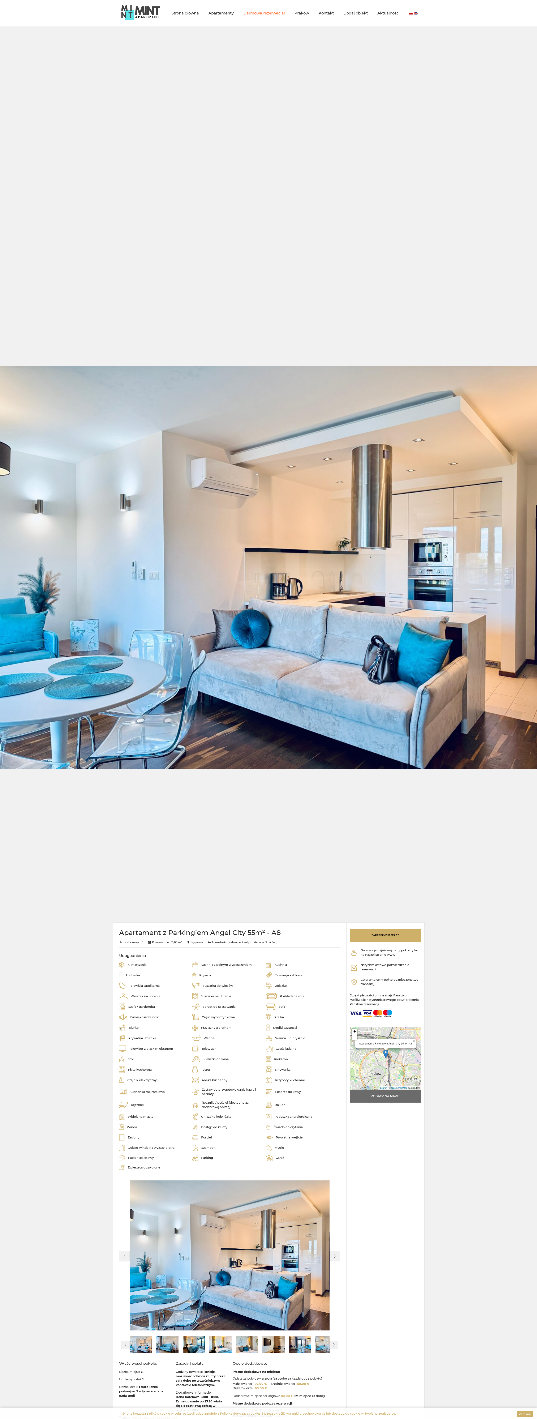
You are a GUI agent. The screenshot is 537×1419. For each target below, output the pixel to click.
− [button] (354, 1037)
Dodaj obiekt (355, 13)
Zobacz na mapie (385, 1096)
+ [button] (354, 1031)
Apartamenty (221, 13)
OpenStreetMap (399, 1087)
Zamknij (525, 1414)
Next (335, 1256)
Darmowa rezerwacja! (264, 13)
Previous (124, 1256)
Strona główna (185, 13)
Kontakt (326, 13)
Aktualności (388, 13)
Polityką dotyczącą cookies (240, 1413)
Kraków (302, 13)
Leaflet (383, 1087)
